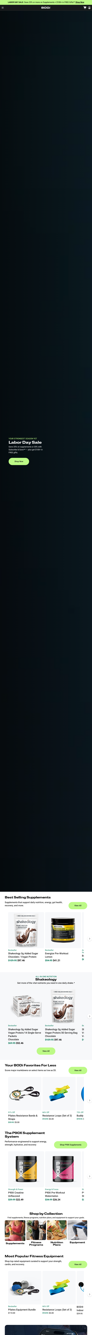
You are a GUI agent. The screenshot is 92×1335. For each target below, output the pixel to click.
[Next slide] (89, 938)
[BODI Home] (46, 7)
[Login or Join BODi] (89, 7)
